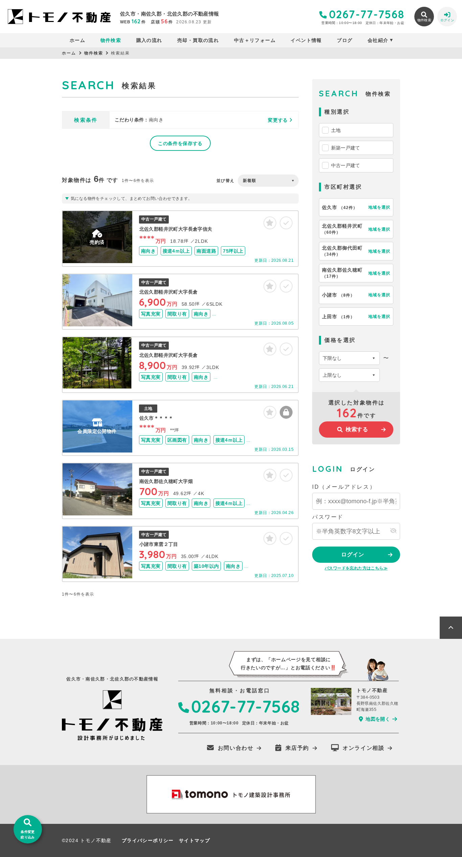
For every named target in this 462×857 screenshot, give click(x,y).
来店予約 (297, 748)
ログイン (352, 554)
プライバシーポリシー (148, 840)
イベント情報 (306, 40)
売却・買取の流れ (198, 40)
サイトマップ (194, 840)
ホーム (77, 40)
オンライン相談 (363, 748)
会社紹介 (378, 40)
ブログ (344, 40)
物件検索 (110, 40)
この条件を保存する (180, 143)
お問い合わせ (236, 748)
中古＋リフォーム (255, 40)
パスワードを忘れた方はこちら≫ (356, 568)
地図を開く (378, 719)
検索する (357, 429)
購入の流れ (149, 40)
